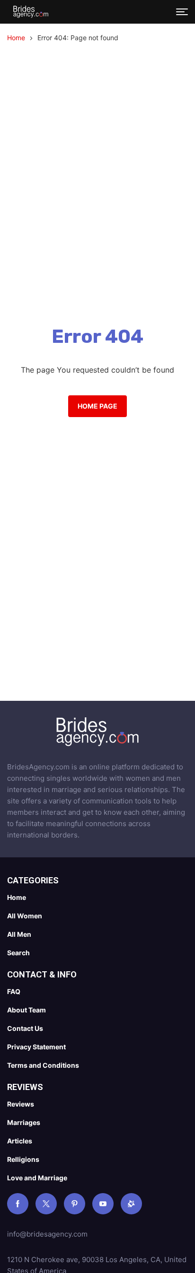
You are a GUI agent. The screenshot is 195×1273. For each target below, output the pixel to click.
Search (18, 953)
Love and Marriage (37, 1178)
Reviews (20, 1104)
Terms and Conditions (43, 1065)
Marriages (23, 1122)
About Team (26, 1010)
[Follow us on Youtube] (103, 1203)
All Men (19, 934)
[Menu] (182, 12)
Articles (19, 1141)
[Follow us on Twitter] (46, 1203)
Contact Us (25, 1028)
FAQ (13, 991)
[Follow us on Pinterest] (74, 1203)
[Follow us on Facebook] (17, 1203)
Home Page (97, 406)
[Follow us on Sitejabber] (131, 1203)
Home (16, 38)
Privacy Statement (36, 1047)
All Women (24, 916)
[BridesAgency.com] (30, 12)
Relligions (23, 1159)
